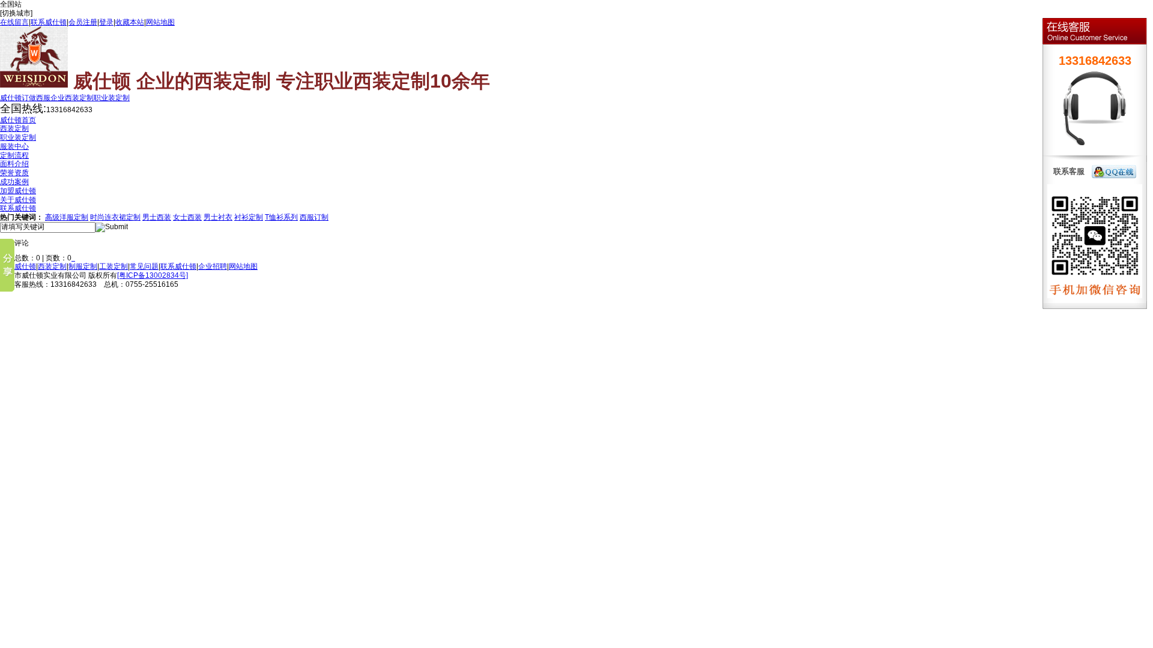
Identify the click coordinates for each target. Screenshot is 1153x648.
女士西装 (187, 217)
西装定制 (52, 266)
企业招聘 (212, 266)
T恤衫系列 (281, 217)
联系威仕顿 (49, 22)
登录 (106, 22)
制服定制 (82, 266)
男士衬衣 (218, 217)
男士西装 (156, 217)
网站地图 (160, 22)
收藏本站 (129, 22)
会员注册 (82, 22)
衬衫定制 (248, 217)
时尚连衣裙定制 (115, 217)
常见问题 (144, 266)
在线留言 (14, 22)
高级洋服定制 (66, 217)
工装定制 (113, 266)
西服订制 (314, 217)
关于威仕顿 (18, 266)
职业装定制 (112, 98)
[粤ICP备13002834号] (152, 275)
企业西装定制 (72, 98)
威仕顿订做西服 (25, 98)
